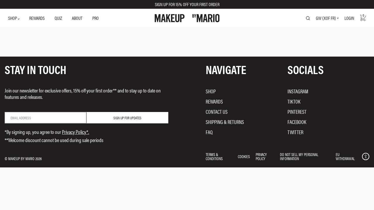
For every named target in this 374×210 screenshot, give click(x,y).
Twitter (295, 132)
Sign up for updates (127, 117)
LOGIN (349, 18)
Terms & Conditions (214, 156)
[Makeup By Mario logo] (187, 18)
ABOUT (77, 18)
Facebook (297, 121)
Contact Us (217, 111)
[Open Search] (308, 18)
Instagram (298, 91)
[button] (365, 156)
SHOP (13, 18)
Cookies (244, 156)
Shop (211, 91)
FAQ (209, 132)
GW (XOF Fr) (326, 18)
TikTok (294, 101)
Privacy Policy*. (75, 131)
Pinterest (297, 111)
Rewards (214, 101)
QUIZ (58, 18)
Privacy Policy (261, 156)
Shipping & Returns (225, 121)
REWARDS (37, 18)
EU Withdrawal (345, 156)
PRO (95, 18)
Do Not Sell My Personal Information (299, 156)
